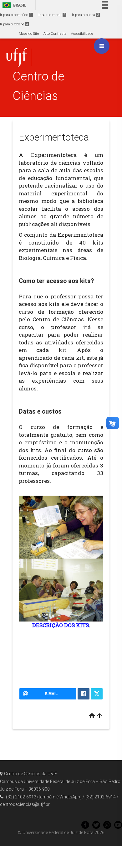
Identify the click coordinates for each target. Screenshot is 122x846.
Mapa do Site (29, 34)
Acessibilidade (82, 34)
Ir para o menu (51, 15)
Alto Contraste (54, 34)
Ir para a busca (85, 15)
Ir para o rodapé (14, 24)
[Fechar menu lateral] (101, 46)
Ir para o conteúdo (16, 15)
